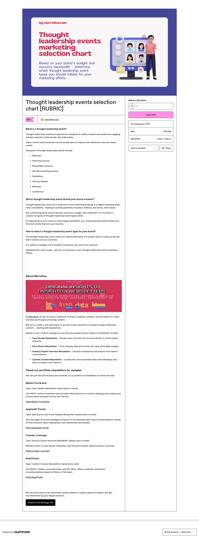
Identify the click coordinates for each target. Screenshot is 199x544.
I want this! (151, 114)
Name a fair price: (137, 100)
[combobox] (143, 148)
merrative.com (52, 119)
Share (168, 148)
